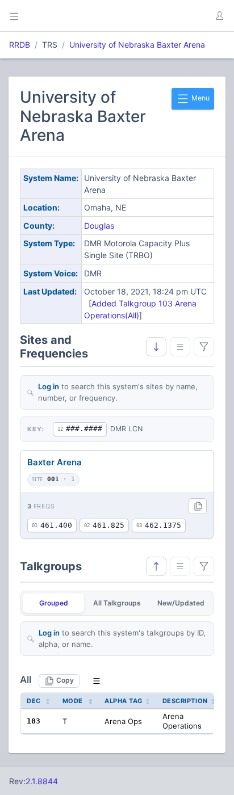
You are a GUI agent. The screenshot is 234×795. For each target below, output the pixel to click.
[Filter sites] (204, 346)
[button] (219, 16)
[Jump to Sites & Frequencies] (156, 566)
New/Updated (180, 603)
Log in (48, 386)
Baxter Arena (54, 462)
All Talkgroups (117, 603)
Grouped (53, 603)
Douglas (99, 225)
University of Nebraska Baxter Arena (137, 44)
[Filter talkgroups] (204, 566)
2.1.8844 (42, 781)
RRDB (19, 44)
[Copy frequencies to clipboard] (198, 506)
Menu (200, 98)
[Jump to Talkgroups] (156, 346)
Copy (65, 680)
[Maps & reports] (180, 346)
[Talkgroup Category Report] (180, 566)
